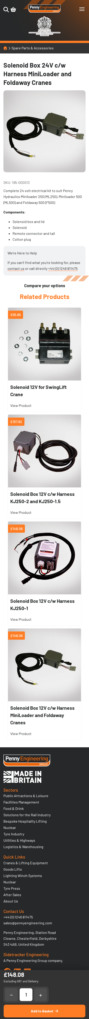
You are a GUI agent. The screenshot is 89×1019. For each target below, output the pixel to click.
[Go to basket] (13, 9)
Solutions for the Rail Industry (27, 815)
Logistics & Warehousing (23, 846)
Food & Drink (13, 808)
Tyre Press (11, 888)
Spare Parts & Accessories (32, 48)
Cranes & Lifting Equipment (25, 863)
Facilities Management (21, 802)
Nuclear (9, 827)
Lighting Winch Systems (22, 875)
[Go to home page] (44, 9)
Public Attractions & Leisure (25, 795)
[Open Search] (6, 9)
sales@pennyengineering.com (27, 923)
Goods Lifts (12, 869)
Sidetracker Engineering (26, 954)
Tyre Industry (13, 834)
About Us (10, 901)
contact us (16, 268)
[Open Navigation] (82, 9)
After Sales (12, 894)
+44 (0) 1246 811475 (63, 268)
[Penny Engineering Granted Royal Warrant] (44, 35)
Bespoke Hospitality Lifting (25, 821)
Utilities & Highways (19, 840)
